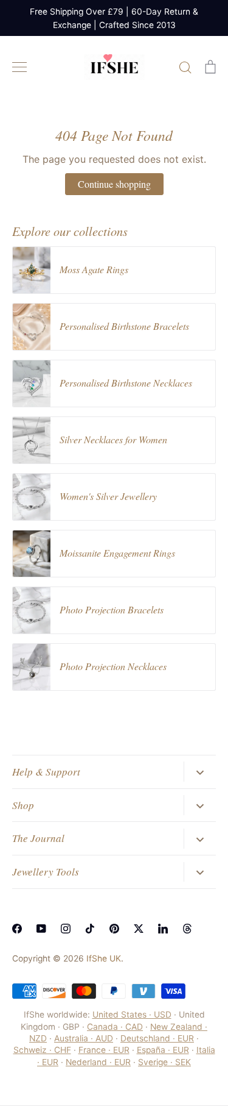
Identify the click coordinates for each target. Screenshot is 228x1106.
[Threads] (187, 928)
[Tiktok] (90, 928)
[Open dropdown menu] (200, 771)
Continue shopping (114, 183)
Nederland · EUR (98, 1062)
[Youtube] (41, 928)
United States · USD (131, 1014)
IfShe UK (103, 958)
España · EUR (163, 1050)
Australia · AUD (83, 1038)
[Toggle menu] (19, 67)
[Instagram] (66, 928)
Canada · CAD (115, 1027)
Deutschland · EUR (157, 1038)
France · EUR (104, 1050)
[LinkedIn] (163, 928)
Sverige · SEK (164, 1062)
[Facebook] (17, 928)
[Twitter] (138, 928)
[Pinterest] (114, 928)
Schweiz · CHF (42, 1050)
